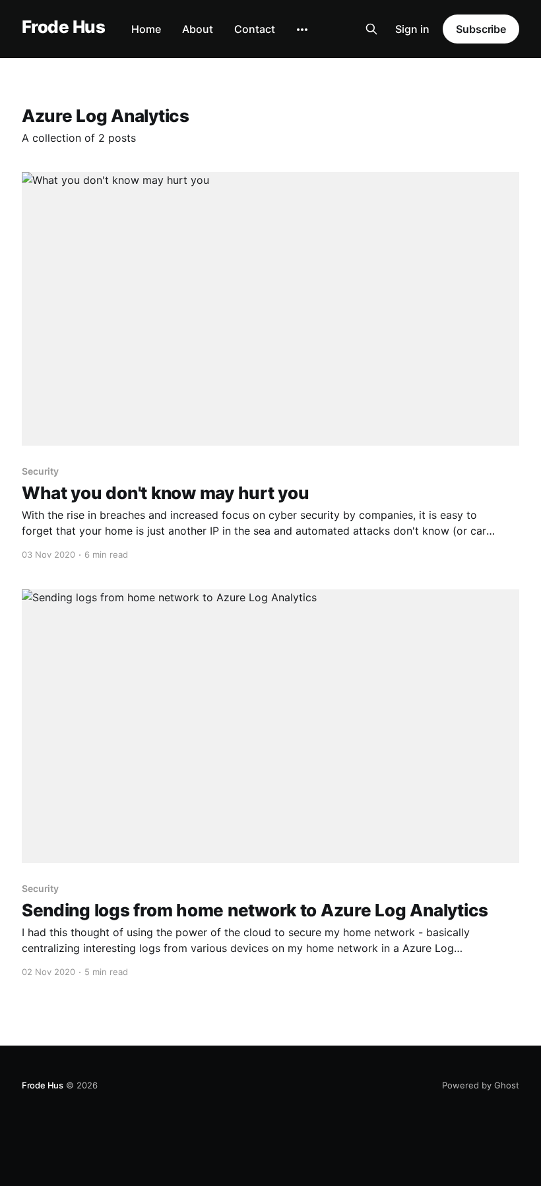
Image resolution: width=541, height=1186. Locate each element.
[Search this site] (371, 29)
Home (146, 29)
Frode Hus (63, 27)
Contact (254, 29)
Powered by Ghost (480, 1085)
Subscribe (481, 29)
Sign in (412, 29)
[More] (302, 30)
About (197, 29)
